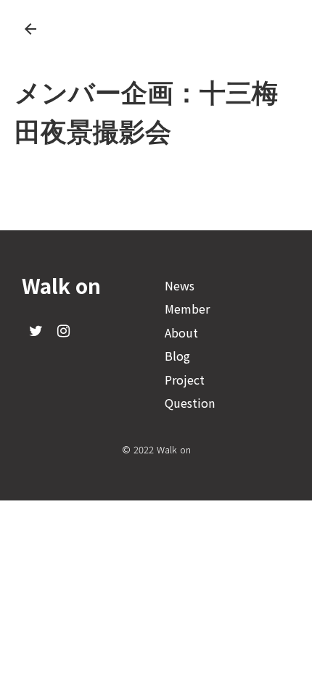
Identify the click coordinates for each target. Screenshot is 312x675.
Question (190, 402)
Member (187, 308)
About (181, 332)
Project (185, 379)
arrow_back (30, 29)
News (179, 285)
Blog (177, 355)
